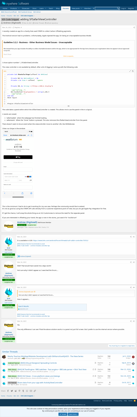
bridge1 (128, 358)
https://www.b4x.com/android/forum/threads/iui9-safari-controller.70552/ (60, 240)
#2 (134, 237)
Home (5, 8)
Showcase (25, 8)
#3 (134, 262)
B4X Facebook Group (25, 12)
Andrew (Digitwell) (12, 22)
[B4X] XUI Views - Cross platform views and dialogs (38, 376)
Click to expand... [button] (68, 56)
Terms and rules (107, 401)
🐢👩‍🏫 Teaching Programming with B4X (33, 358)
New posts (76, 8)
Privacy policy (118, 401)
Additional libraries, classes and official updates (34, 371)
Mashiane (10, 358)
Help (125, 401)
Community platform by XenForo (69, 404)
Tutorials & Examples (25, 365)
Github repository (52, 23)
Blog (58, 8)
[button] (14, 8)
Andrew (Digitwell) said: (26, 292)
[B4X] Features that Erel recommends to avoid (31, 244)
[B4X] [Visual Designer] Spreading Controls (39, 363)
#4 (134, 287)
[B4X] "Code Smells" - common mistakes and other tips (33, 246)
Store (34, 8)
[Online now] (9, 246)
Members (87, 8)
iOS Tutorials (23, 385)
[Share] (134, 27)
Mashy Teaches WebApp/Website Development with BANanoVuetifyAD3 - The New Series (45, 356)
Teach (51, 8)
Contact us (97, 401)
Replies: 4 (18, 27)
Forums (66, 8)
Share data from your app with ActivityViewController (40, 382)
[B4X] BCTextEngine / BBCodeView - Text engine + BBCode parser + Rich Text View (51, 369)
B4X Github (37, 12)
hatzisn (128, 365)
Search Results (23, 306)
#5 (134, 321)
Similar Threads (39, 23)
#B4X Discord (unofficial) (9, 12)
